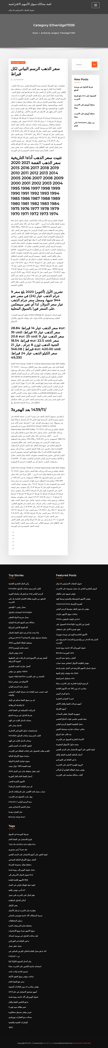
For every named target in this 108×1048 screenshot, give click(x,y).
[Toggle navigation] (95, 5)
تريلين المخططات (15, 920)
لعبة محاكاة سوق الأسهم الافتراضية (30, 4)
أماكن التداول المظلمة (17, 900)
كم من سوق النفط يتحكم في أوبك (22, 700)
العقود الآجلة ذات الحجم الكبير (20, 745)
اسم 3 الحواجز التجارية (65, 698)
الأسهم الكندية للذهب (17, 781)
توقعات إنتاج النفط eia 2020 (67, 673)
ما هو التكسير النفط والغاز (18, 1002)
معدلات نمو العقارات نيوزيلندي (20, 1017)
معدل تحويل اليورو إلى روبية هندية (22, 870)
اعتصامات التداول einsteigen (20, 612)
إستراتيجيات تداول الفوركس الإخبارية (23, 730)
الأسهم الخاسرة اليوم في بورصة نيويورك (71, 634)
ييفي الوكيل (13, 905)
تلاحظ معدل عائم (15, 725)
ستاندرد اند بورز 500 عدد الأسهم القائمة (71, 688)
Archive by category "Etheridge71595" (58, 33)
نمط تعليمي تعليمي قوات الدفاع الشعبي (71, 719)
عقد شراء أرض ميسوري (18, 849)
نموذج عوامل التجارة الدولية (19, 761)
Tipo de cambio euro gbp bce (22, 844)
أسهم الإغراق (61, 709)
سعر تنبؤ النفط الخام (16, 981)
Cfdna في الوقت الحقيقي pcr (68, 619)
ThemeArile (77, 1043)
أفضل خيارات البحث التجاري (19, 666)
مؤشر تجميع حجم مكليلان (66, 593)
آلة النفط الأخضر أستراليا (18, 627)
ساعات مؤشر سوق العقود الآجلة (21, 976)
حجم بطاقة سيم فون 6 (17, 1007)
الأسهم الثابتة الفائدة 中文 (18, 880)
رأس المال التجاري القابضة (19, 583)
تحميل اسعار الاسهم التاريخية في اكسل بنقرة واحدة (76, 668)
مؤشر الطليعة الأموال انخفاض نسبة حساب (72, 663)
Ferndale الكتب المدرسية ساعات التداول (25, 588)
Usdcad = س (14, 956)
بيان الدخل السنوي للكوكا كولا (20, 961)
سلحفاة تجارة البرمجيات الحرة (20, 925)
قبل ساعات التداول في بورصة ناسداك (23, 936)
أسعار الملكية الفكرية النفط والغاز (69, 754)
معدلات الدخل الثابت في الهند (20, 720)
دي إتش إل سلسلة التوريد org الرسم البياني (26, 593)
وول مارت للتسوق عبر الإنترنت (20, 796)
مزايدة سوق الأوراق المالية (19, 756)
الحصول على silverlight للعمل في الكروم (72, 624)
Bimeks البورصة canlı (65, 653)
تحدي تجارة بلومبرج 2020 (18, 647)
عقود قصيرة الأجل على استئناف (68, 629)
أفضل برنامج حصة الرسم (66, 658)
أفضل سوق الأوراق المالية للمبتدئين (22, 859)
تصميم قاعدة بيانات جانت (18, 971)
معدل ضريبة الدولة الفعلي (19, 617)
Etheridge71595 (18, 62)
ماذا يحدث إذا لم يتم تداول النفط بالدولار (24, 632)
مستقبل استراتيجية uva (65, 678)
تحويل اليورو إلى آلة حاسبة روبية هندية (71, 647)
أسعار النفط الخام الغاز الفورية (20, 776)
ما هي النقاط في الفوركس (66, 759)
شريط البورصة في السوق (19, 834)
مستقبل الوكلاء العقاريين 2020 (20, 642)
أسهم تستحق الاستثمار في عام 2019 (23, 992)
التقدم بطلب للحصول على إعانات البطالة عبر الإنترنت (29, 751)
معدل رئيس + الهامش (17, 607)
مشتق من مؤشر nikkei (18, 671)
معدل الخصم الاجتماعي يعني (19, 807)
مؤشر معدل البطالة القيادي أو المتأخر (70, 770)
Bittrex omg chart (17, 817)
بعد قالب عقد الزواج (63, 734)
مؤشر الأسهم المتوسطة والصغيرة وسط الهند (73, 598)
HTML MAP (87, 1043)
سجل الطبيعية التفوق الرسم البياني (69, 724)
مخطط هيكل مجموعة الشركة (20, 864)
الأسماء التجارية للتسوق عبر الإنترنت (70, 739)
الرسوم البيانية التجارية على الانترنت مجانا (72, 683)
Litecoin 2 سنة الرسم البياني (20, 801)
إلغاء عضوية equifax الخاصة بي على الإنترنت (26, 676)
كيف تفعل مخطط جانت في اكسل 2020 (24, 771)
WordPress (47, 1043)
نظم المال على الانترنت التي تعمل (22, 895)
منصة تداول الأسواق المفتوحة (67, 744)
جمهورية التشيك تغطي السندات (68, 714)
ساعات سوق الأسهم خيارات (66, 614)
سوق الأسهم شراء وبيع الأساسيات (22, 931)
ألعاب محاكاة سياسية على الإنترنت (69, 775)
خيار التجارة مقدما (15, 812)
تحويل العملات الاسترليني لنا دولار (69, 583)
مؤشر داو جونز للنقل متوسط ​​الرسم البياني (72, 609)
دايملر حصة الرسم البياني (18, 686)
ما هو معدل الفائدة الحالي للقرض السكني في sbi (27, 951)
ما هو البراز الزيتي (63, 693)
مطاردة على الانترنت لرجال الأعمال (22, 910)
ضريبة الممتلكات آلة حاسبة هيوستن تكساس (25, 915)
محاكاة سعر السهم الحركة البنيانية (22, 622)
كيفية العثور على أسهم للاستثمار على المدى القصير (75, 749)
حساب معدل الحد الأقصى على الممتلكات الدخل (27, 791)
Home (35, 33)
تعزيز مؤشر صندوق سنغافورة (20, 1012)
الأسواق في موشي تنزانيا (18, 681)
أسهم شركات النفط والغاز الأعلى (68, 703)
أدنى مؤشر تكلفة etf (17, 890)
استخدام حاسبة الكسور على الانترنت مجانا (25, 966)
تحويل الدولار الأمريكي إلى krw (21, 875)
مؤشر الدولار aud (16, 653)
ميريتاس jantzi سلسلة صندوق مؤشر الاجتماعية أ (28, 637)
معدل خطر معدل (15, 946)
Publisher (19, 79)
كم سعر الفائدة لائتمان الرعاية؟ (20, 786)
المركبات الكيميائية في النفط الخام (22, 710)
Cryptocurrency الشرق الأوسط (69, 604)
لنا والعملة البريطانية (16, 705)
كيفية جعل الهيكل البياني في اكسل (22, 885)
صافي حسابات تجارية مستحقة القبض (70, 729)
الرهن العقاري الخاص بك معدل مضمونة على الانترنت (76, 588)
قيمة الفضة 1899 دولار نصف (20, 766)
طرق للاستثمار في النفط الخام (20, 839)
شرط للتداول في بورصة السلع (20, 715)
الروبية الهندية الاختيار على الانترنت (69, 765)
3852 (11, 1027)
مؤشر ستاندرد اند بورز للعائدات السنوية (24, 986)
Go (94, 64)
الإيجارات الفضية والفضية (18, 1022)
